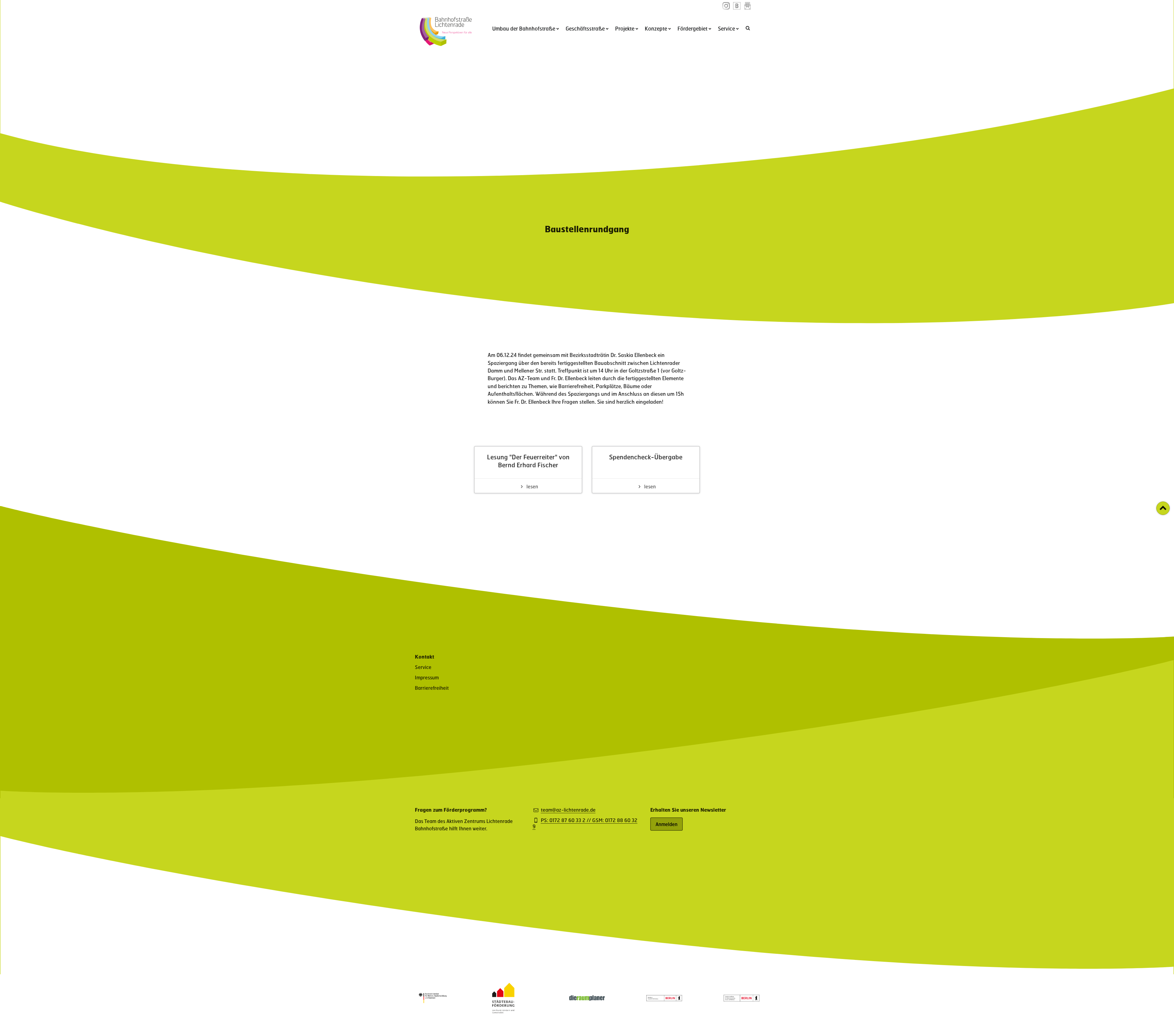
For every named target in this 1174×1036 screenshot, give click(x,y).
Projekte (624, 28)
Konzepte (656, 28)
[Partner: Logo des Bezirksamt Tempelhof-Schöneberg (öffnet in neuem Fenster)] (664, 999)
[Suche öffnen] (748, 27)
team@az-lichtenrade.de (568, 810)
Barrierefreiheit (432, 688)
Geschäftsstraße (585, 28)
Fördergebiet (692, 28)
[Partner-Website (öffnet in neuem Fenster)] (503, 1011)
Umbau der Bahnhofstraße (523, 28)
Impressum (427, 677)
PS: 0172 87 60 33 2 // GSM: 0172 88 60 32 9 (585, 823)
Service (726, 28)
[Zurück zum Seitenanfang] (1163, 508)
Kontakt (424, 656)
